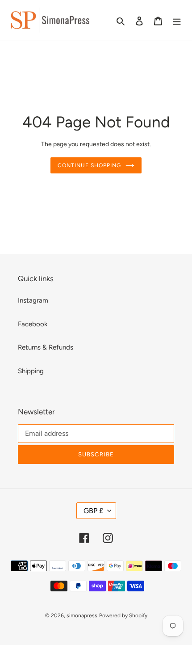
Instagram (33, 300)
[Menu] (176, 20)
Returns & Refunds (45, 347)
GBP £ (93, 510)
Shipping (31, 371)
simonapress (82, 615)
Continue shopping (89, 165)
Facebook (32, 324)
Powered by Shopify (123, 615)
